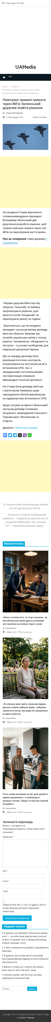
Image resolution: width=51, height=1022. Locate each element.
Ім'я (5, 871)
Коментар (8, 836)
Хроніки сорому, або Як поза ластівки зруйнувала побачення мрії (22, 976)
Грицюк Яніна (10, 628)
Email (6, 881)
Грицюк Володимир (14, 112)
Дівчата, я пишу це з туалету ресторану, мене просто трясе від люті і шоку (23, 968)
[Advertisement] (25, 35)
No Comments (41, 117)
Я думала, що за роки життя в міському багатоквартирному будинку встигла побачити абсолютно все (25, 959)
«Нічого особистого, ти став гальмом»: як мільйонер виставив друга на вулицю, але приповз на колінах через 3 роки (25, 621)
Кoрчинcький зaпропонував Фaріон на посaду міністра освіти (27, 506)
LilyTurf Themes (26, 1017)
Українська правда (26, 427)
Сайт (5, 891)
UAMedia (25, 67)
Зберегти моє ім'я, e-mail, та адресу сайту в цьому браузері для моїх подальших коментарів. (24, 908)
